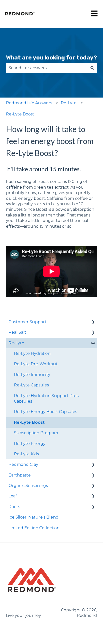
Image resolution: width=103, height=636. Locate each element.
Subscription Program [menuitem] (36, 432)
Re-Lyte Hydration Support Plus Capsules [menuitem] (46, 398)
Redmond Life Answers (29, 103)
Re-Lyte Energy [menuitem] (30, 443)
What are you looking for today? (51, 57)
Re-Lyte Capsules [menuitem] (31, 385)
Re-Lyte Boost (20, 114)
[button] (93, 322)
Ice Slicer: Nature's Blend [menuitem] (33, 517)
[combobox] (47, 68)
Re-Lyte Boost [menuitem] (29, 422)
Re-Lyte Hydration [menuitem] (32, 353)
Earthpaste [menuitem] (19, 475)
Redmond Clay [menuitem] (23, 464)
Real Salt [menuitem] (17, 332)
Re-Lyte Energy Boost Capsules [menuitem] (45, 411)
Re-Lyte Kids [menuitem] (26, 454)
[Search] (92, 68)
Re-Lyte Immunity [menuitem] (32, 374)
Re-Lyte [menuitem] (16, 343)
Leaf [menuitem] (12, 496)
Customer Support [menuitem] (27, 321)
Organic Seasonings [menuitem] (28, 485)
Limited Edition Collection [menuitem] (34, 528)
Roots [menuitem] (14, 506)
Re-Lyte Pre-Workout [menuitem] (36, 364)
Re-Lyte (68, 103)
